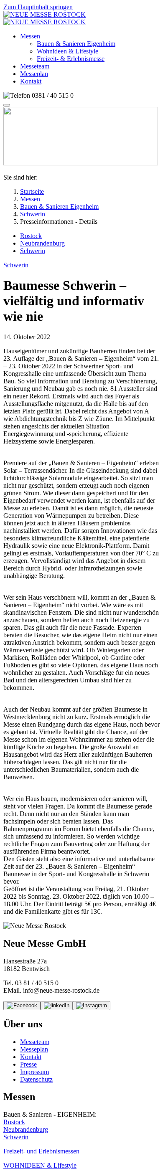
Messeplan (34, 1049)
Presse (28, 1064)
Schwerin (15, 1137)
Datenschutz (36, 1079)
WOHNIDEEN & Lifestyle (39, 1165)
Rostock (14, 1121)
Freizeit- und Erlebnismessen (41, 1151)
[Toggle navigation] (6, 105)
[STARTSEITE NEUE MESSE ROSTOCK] (44, 18)
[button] (30, 36)
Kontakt (30, 1056)
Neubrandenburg (25, 1129)
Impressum (34, 1071)
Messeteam (34, 1041)
